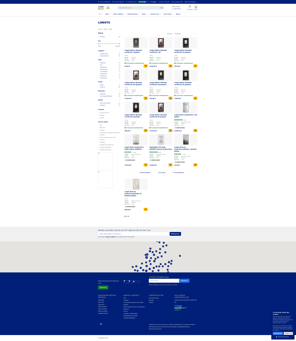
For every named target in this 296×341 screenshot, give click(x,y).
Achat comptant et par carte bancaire (108, 138)
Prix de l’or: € (164, 1)
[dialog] (282, 324)
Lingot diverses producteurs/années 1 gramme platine (185, 149)
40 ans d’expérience (105, 1)
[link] (136, 43)
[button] (143, 270)
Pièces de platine (103, 311)
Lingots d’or (101, 304)
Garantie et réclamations (107, 145)
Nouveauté (101, 300)
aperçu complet (110, 237)
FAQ (101, 125)
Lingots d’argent (102, 309)
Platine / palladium (118, 14)
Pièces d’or (101, 302)
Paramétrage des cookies (130, 315)
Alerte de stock (181, 127)
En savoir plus (276, 330)
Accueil (100, 29)
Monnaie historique (132, 14)
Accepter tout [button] (278, 333)
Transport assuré (132, 1)
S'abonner (184, 280)
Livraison (102, 130)
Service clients (167, 14)
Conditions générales (105, 150)
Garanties (102, 142)
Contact (102, 118)
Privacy (125, 311)
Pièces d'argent (102, 306)
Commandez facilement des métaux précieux (110, 134)
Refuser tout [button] (288, 333)
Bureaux (178, 14)
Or (99, 14)
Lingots (110, 29)
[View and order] (146, 66)
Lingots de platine (103, 313)
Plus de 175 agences (119, 1)
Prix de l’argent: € (177, 1)
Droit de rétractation (105, 147)
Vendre (144, 14)
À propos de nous (154, 14)
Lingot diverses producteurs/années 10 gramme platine (133, 194)
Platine (105, 29)
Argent (107, 14)
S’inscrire (103, 287)
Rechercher (175, 234)
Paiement (102, 127)
